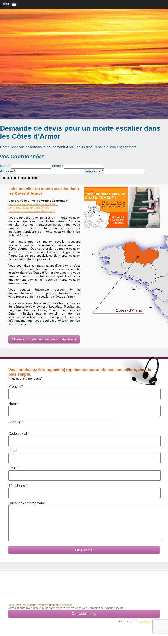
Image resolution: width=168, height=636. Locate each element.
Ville (13, 451)
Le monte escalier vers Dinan (28, 207)
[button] (5, 4)
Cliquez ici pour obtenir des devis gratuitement (44, 339)
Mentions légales (149, 621)
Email (57, 166)
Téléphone (93, 171)
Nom (5, 166)
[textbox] (49, 171)
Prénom (15, 386)
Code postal (18, 433)
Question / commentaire (26, 503)
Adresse (7, 171)
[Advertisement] (34, 583)
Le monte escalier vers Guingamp (31, 211)
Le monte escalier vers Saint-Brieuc (33, 204)
